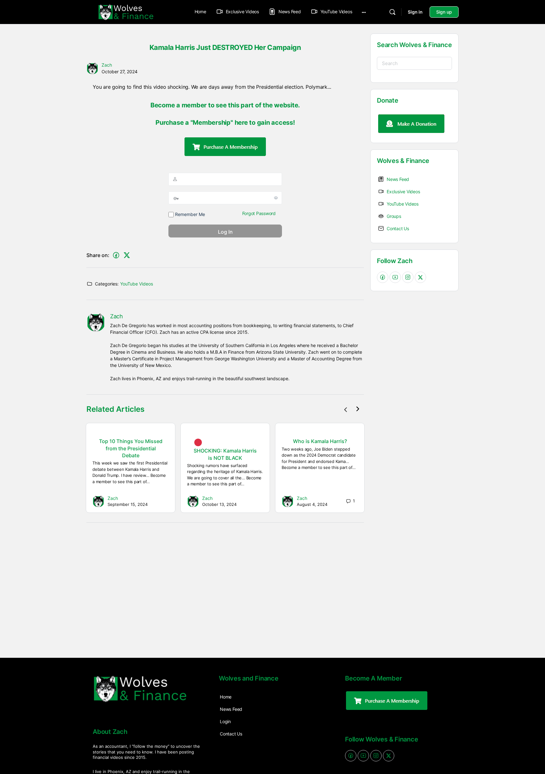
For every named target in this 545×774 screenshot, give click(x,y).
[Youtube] (395, 277)
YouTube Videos (136, 283)
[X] (420, 277)
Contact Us (231, 733)
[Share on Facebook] (116, 255)
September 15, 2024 (128, 504)
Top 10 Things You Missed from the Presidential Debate (130, 448)
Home (200, 11)
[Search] (392, 12)
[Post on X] (127, 255)
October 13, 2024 (219, 504)
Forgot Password (259, 213)
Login (225, 721)
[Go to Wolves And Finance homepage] (125, 11)
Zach (107, 65)
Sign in (415, 12)
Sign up (444, 12)
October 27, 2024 (120, 71)
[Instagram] (407, 277)
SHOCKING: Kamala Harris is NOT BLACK (225, 454)
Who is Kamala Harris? (320, 441)
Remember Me (189, 214)
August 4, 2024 (312, 504)
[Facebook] (382, 277)
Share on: (97, 255)
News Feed (231, 709)
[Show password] (276, 197)
